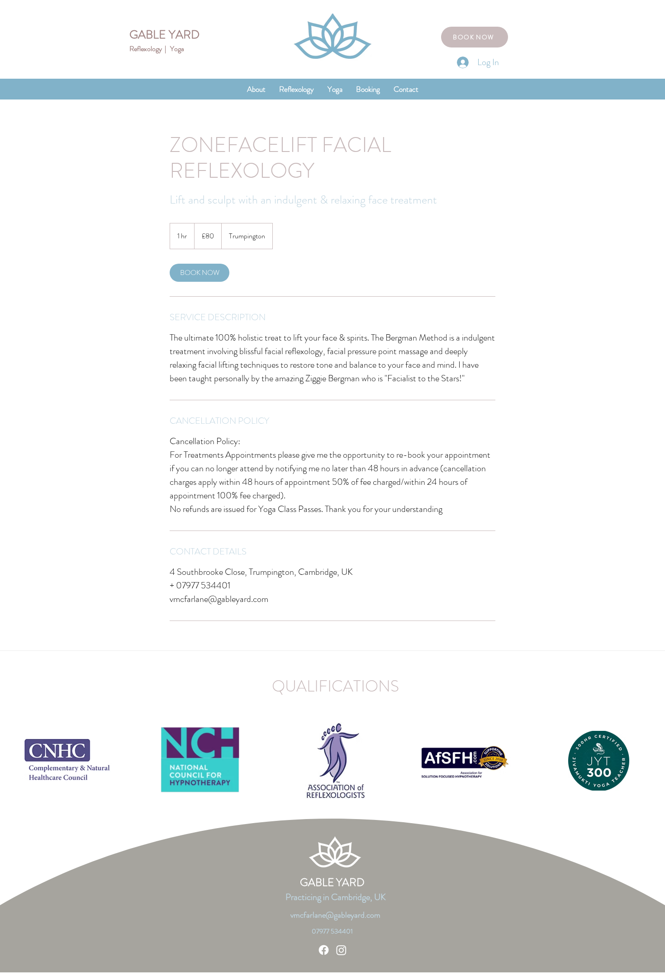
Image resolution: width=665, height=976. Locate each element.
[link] (199, 273)
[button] (296, 89)
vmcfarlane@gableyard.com (335, 915)
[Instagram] (341, 950)
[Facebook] (323, 950)
